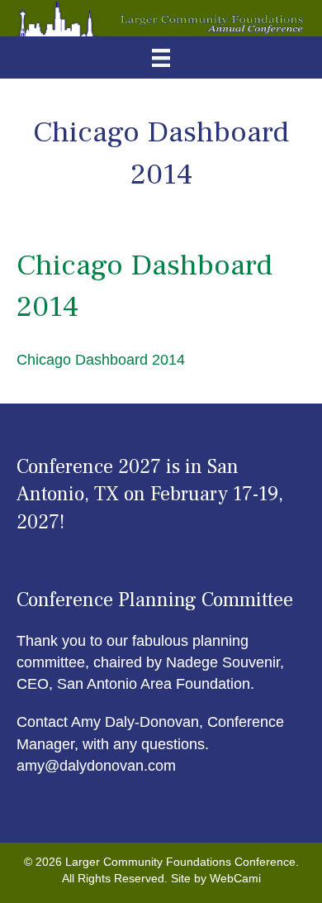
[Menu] (161, 58)
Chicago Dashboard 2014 (101, 359)
